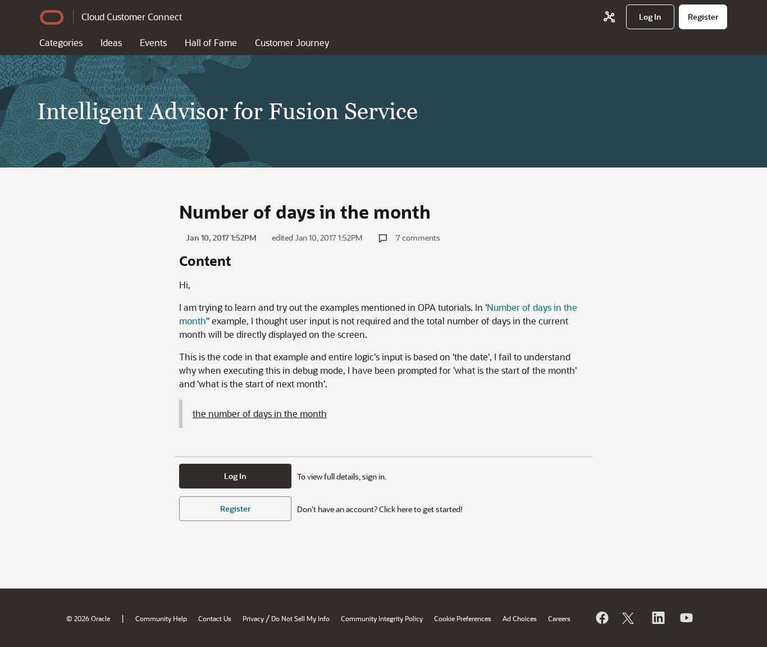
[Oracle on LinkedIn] (657, 618)
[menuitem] (650, 16)
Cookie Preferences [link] (462, 618)
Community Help (161, 618)
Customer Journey (292, 42)
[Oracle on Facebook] (601, 618)
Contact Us (214, 618)
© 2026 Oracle (88, 618)
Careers (559, 618)
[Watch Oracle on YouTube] (685, 618)
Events (153, 42)
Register (235, 508)
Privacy (253, 618)
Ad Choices (520, 618)
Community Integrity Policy (382, 618)
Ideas (111, 42)
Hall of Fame (211, 42)
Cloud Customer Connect (131, 16)
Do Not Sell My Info (300, 618)
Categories (61, 42)
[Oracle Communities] (609, 17)
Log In (235, 475)
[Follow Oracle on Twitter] (629, 618)
